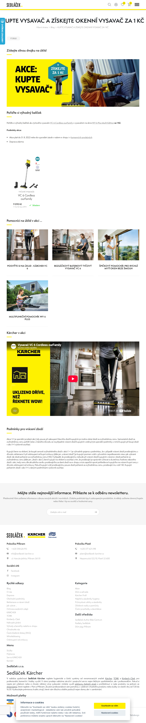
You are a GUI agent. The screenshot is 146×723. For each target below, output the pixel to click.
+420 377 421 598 (87, 548)
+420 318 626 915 (19, 548)
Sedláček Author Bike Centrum (88, 619)
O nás (9, 592)
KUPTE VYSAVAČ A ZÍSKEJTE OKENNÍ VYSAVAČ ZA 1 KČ (83, 27)
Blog (53, 27)
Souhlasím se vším (109, 706)
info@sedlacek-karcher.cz (22, 553)
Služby (9, 650)
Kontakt (10, 660)
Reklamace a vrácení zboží (18, 602)
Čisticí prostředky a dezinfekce (88, 609)
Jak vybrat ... (12, 605)
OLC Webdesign (132, 715)
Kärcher (108, 678)
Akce (77, 588)
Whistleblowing (13, 636)
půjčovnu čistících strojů (85, 684)
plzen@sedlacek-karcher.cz (91, 553)
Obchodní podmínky (16, 598)
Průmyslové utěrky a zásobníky (88, 602)
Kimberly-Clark (13, 619)
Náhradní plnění (14, 622)
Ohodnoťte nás (13, 629)
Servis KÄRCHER (14, 657)
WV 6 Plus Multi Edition (103, 122)
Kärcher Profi (81, 595)
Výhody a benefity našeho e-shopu (22, 626)
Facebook (15, 570)
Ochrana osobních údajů (17, 609)
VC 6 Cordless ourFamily (61, 122)
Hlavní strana (42, 27)
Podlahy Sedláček (82, 623)
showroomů (12, 686)
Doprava (10, 595)
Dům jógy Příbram (83, 626)
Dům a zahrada (81, 592)
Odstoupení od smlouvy (17, 639)
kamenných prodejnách (81, 137)
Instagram (15, 575)
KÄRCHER (11, 612)
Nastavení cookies (109, 713)
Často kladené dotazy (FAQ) (19, 633)
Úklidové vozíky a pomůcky (87, 605)
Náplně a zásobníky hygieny (87, 598)
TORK (9, 615)
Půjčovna (11, 654)
